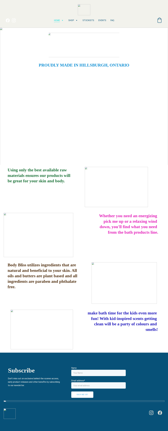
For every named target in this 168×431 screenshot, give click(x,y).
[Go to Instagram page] (14, 20)
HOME (57, 20)
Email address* (78, 380)
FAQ (112, 20)
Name (74, 368)
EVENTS (102, 20)
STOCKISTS (88, 20)
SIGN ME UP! (82, 395)
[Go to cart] (159, 20)
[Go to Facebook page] (9, 20)
